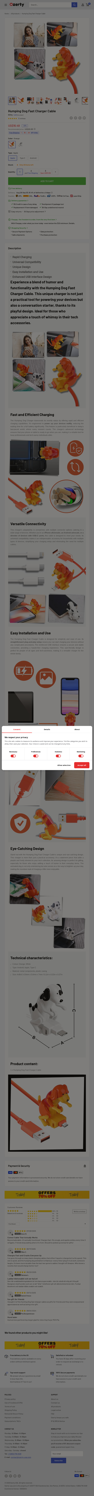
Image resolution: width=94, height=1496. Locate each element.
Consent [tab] (16, 729)
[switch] (13, 756)
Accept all (81, 765)
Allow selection (64, 765)
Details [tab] (47, 729)
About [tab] (77, 729)
